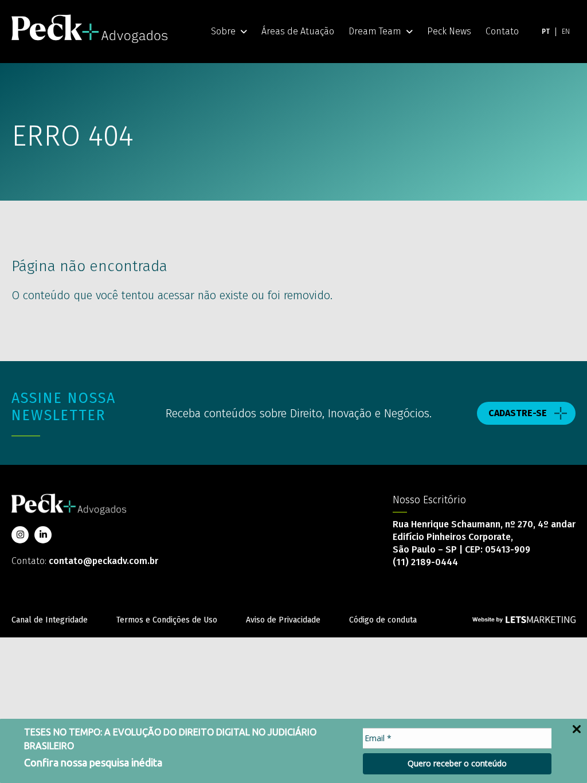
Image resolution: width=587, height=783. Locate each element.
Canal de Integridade (49, 620)
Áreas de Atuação (297, 31)
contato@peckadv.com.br (103, 560)
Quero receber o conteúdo (457, 763)
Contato (502, 31)
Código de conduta (383, 620)
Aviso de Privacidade (283, 620)
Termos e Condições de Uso (166, 620)
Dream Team (375, 31)
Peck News (449, 31)
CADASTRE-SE (517, 413)
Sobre (223, 31)
